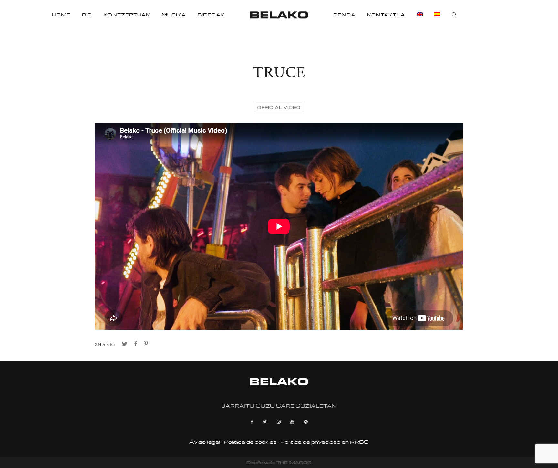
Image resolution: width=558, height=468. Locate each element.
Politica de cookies (250, 442)
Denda (344, 14)
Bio (87, 14)
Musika (174, 14)
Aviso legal (204, 442)
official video (279, 107)
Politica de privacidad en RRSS (324, 442)
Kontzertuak (127, 14)
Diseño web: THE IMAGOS (279, 462)
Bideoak (211, 14)
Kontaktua (386, 14)
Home (61, 14)
